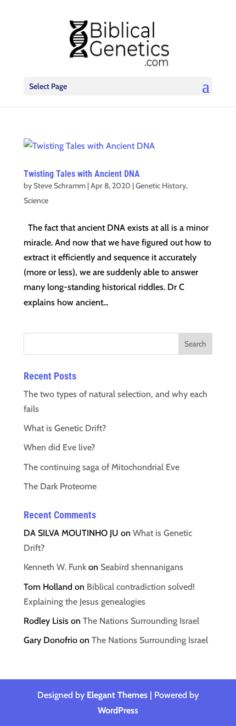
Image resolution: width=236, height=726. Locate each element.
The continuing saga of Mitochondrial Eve (101, 467)
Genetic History (161, 186)
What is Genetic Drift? (65, 428)
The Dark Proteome (60, 486)
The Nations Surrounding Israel (141, 621)
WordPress (118, 710)
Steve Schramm (59, 186)
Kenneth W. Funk (55, 567)
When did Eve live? (59, 447)
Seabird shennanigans (141, 567)
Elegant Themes (117, 695)
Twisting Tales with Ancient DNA (82, 174)
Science (36, 200)
